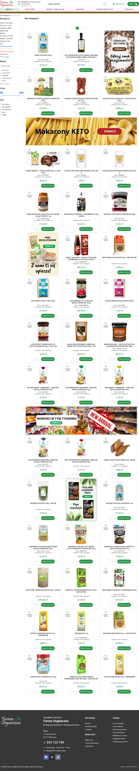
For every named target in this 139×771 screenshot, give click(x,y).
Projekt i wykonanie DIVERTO (129, 767)
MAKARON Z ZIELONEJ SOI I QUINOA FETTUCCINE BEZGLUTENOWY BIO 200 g (81, 547)
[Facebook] (46, 757)
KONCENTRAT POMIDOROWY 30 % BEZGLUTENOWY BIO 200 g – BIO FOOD (43, 345)
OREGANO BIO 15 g (81, 633)
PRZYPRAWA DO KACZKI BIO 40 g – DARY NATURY (119, 257)
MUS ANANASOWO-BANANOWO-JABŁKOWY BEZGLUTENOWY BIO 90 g (81, 388)
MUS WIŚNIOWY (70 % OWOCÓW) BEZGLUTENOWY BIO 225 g (81, 302)
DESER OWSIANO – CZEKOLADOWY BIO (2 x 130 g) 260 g (43, 172)
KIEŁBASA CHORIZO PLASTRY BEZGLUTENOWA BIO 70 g (81, 99)
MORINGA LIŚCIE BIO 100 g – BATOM (43, 503)
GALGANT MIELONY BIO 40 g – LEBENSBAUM (119, 677)
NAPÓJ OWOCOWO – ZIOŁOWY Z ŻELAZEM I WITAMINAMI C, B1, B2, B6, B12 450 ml (81, 258)
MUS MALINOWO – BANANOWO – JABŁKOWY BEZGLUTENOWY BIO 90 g (43, 388)
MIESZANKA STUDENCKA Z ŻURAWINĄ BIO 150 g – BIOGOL (81, 215)
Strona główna (5, 15)
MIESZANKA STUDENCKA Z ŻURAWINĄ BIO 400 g (119, 590)
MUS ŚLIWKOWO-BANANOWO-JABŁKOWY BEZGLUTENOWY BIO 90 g (43, 461)
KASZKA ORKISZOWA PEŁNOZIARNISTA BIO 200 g (119, 172)
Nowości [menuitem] (80, 9)
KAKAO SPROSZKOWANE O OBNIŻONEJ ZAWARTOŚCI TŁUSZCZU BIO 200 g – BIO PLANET (81, 345)
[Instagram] (52, 757)
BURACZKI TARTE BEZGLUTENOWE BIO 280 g (119, 214)
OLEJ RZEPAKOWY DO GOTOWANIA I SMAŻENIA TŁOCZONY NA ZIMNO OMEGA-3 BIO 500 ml (81, 56)
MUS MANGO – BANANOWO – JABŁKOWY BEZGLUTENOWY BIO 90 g (119, 388)
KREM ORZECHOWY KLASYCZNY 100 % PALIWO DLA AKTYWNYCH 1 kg (43, 215)
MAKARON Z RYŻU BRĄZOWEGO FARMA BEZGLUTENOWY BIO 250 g (43, 547)
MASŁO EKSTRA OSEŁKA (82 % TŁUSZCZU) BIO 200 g (119, 99)
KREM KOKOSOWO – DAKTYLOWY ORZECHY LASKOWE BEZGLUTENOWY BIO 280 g (119, 345)
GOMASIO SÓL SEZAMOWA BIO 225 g (43, 677)
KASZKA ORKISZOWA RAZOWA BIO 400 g (119, 301)
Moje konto (90, 734)
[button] (12, 9)
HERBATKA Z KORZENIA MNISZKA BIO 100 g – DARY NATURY (81, 591)
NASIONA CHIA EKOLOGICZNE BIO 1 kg (119, 503)
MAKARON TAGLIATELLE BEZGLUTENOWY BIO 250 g (43, 99)
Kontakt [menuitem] (129, 9)
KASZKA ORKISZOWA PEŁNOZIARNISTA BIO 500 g (81, 172)
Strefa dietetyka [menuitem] (104, 9)
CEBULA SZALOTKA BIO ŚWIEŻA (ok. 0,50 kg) (119, 460)
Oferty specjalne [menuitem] (55, 9)
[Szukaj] (104, 4)
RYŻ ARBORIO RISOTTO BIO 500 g (43, 301)
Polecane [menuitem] (30, 9)
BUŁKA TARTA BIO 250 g (43, 55)
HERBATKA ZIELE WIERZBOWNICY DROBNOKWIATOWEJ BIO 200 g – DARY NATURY (81, 678)
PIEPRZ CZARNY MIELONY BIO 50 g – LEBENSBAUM (43, 634)
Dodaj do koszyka (48, 70)
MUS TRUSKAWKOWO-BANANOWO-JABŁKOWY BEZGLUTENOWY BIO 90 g (81, 461)
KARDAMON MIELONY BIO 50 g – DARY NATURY (119, 633)
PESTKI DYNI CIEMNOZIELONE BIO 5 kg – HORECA (43, 590)
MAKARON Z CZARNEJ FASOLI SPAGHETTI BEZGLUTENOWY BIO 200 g (119, 547)
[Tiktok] (58, 757)
